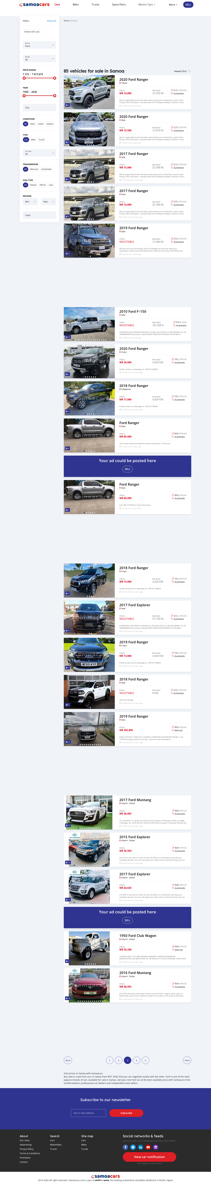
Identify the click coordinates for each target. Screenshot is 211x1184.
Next (187, 1060)
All (25, 123)
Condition (29, 119)
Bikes (76, 4)
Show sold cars (32, 31)
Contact (24, 1161)
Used (40, 123)
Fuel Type (28, 180)
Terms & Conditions (30, 1153)
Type (25, 134)
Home (66, 20)
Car (26, 139)
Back (67, 1060)
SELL (188, 4)
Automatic (46, 169)
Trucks (95, 4)
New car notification (149, 1157)
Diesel (33, 184)
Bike (33, 139)
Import (49, 123)
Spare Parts (119, 4)
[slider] (24, 78)
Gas (51, 184)
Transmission (30, 164)
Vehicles (74, 20)
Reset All (51, 20)
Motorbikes (56, 1144)
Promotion (25, 1157)
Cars (57, 4)
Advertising (26, 1144)
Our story (25, 1140)
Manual (34, 169)
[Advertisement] (39, 271)
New (32, 123)
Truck (41, 139)
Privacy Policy (27, 1149)
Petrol (43, 184)
